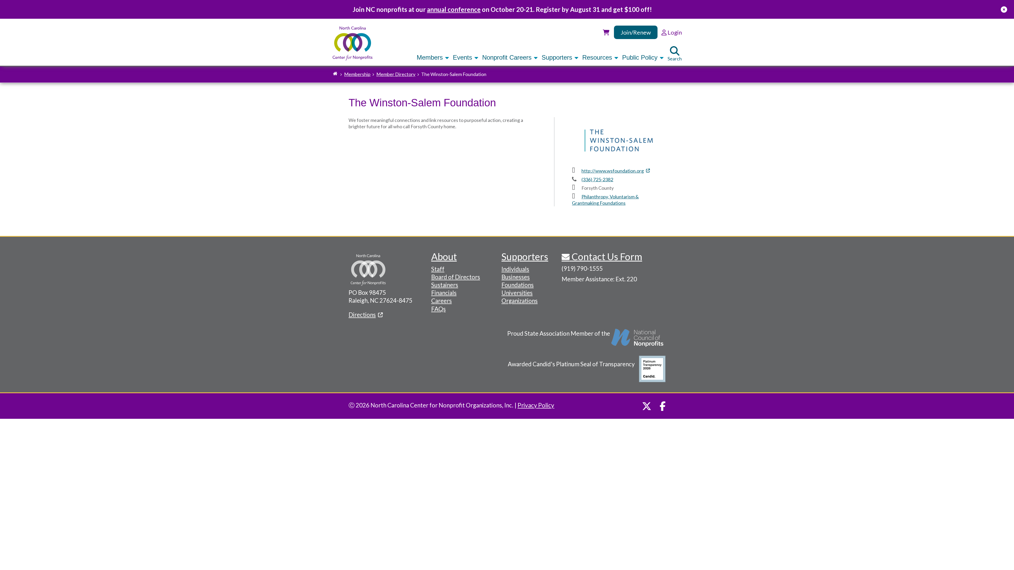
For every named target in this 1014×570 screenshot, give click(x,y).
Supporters (558, 57)
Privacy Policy (536, 405)
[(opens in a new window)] (637, 340)
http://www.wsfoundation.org (612, 171)
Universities (517, 292)
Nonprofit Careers (507, 57)
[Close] (1004, 9)
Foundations (517, 284)
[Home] (352, 43)
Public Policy (640, 57)
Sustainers (444, 284)
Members (431, 57)
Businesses (515, 277)
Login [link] (674, 32)
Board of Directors (455, 277)
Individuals (515, 269)
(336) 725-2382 (597, 179)
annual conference (454, 9)
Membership (357, 74)
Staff (437, 269)
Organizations (519, 300)
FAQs (438, 308)
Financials (444, 292)
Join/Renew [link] (636, 32)
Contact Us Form (606, 256)
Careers (441, 300)
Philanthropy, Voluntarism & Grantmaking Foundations (605, 200)
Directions (362, 314)
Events (463, 57)
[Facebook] (663, 406)
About (444, 256)
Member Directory (395, 74)
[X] (646, 406)
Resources (598, 57)
